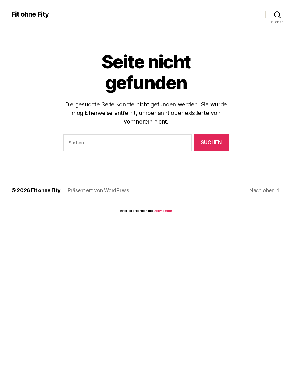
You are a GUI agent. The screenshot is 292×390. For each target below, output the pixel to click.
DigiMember (162, 211)
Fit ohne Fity (30, 14)
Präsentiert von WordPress (98, 190)
